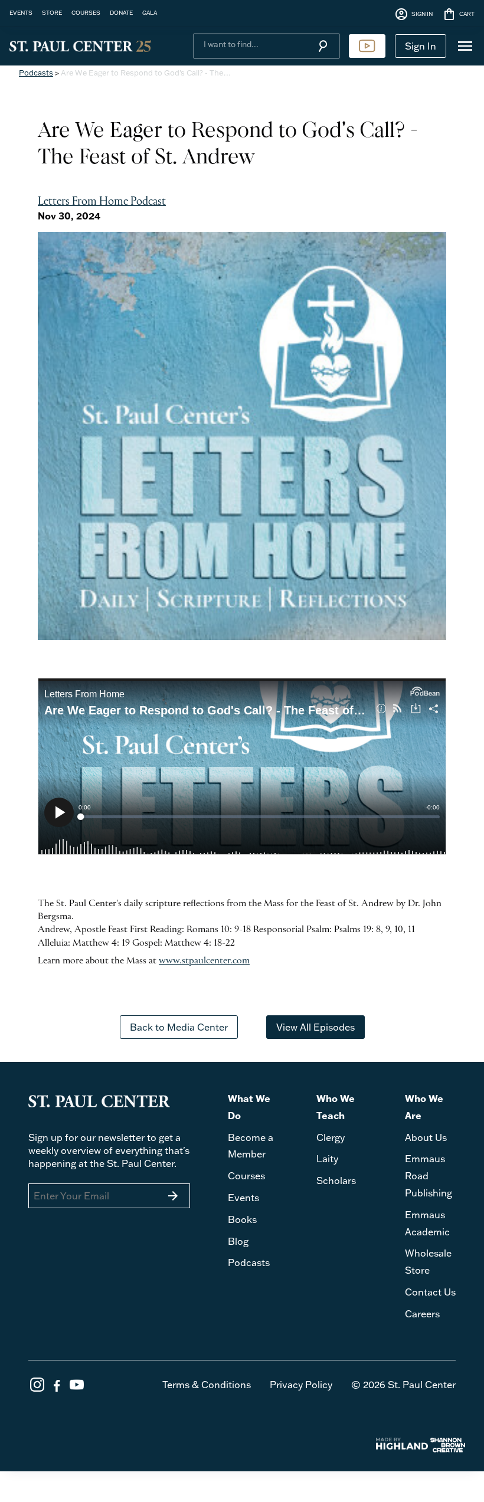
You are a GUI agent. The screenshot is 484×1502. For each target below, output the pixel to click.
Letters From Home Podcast (102, 201)
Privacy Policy (301, 1385)
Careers (422, 1314)
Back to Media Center (179, 1027)
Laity (327, 1159)
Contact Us (430, 1292)
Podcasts (36, 72)
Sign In (420, 46)
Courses (246, 1176)
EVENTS (20, 12)
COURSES (85, 12)
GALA (149, 12)
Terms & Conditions (206, 1385)
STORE (52, 12)
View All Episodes (315, 1027)
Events (243, 1197)
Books (242, 1219)
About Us (426, 1137)
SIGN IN (413, 14)
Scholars (336, 1180)
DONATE (121, 12)
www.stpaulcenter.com (204, 961)
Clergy (330, 1137)
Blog (238, 1241)
